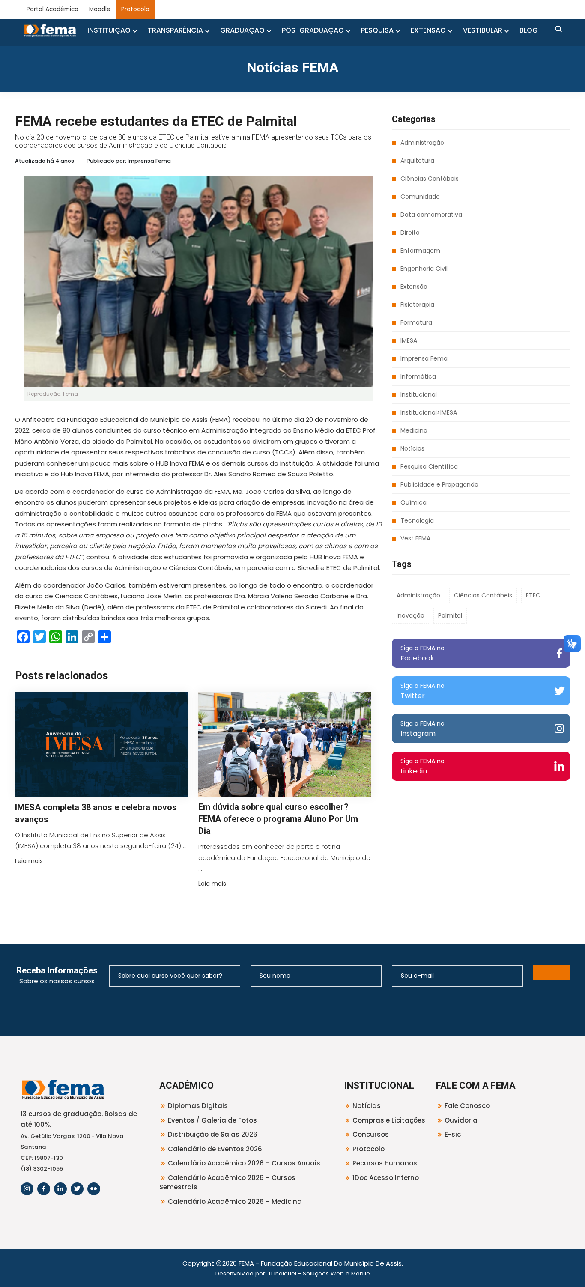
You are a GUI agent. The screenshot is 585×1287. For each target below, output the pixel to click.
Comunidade (420, 196)
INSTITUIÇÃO (109, 30)
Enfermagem (420, 250)
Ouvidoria (461, 1120)
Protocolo (135, 9)
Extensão (413, 286)
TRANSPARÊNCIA (175, 30)
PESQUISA (377, 30)
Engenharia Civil (424, 268)
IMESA (408, 340)
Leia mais (29, 861)
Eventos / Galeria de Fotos (212, 1120)
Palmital (450, 615)
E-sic (453, 1134)
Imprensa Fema (424, 358)
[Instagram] (27, 1188)
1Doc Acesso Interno (385, 1177)
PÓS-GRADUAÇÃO (313, 30)
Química (413, 502)
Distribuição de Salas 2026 (212, 1134)
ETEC (533, 595)
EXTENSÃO (428, 30)
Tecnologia (417, 520)
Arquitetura (417, 160)
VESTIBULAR (482, 30)
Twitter (422, 691)
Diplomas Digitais (198, 1105)
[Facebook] (43, 1188)
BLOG (528, 30)
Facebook (422, 653)
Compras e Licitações (388, 1120)
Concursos (370, 1134)
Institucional (418, 394)
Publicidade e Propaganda (439, 484)
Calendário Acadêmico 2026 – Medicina (235, 1201)
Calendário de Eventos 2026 (215, 1148)
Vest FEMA (415, 538)
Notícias (412, 448)
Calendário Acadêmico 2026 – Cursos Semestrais (227, 1182)
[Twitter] (77, 1188)
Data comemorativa (431, 214)
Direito (410, 232)
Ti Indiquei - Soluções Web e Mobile (319, 1273)
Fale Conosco (467, 1105)
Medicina (413, 430)
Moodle (99, 9)
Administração (422, 142)
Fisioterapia (417, 304)
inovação (410, 615)
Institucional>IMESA (428, 412)
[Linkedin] (60, 1188)
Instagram (422, 728)
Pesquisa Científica (429, 466)
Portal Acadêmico (52, 9)
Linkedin (422, 766)
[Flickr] (93, 1188)
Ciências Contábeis (429, 178)
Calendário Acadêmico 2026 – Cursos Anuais (244, 1163)
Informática (418, 376)
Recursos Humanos (384, 1163)
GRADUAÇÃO (242, 30)
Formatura (416, 322)
